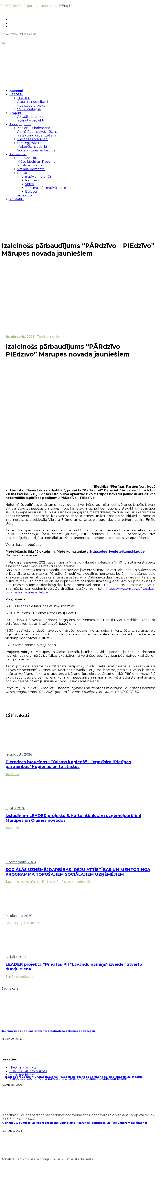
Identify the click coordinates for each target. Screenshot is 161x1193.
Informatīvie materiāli (34, 176)
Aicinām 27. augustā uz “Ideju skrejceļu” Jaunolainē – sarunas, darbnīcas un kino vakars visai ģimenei (74, 1122)
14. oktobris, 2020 (18, 916)
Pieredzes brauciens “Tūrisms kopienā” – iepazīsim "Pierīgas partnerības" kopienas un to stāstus (68, 764)
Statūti (22, 173)
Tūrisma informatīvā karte (45, 188)
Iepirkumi (24, 195)
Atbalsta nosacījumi (32, 102)
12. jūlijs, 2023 (15, 957)
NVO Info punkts (22, 1067)
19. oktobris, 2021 (19, 337)
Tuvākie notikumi (50, 337)
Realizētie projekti (31, 105)
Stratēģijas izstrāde (32, 143)
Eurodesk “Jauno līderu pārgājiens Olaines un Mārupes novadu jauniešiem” (68, 1079)
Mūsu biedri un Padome (36, 161)
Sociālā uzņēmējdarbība (36, 150)
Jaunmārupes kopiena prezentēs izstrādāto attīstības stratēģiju (48, 1030)
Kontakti (16, 199)
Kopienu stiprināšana (33, 128)
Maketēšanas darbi (32, 147)
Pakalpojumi (19, 124)
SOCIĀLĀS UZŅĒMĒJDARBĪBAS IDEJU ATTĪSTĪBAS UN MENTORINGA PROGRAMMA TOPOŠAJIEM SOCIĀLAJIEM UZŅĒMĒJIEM (77, 872)
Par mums (17, 154)
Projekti (15, 113)
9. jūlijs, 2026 (15, 808)
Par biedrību (27, 158)
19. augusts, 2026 (18, 754)
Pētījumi (32, 180)
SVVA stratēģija (29, 109)
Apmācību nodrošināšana (37, 132)
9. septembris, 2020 (20, 862)
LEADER (15, 94)
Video (29, 184)
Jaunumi (16, 90)
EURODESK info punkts (28, 1071)
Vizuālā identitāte (31, 169)
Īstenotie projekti (30, 120)
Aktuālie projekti (30, 117)
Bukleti (31, 191)
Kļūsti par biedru (30, 165)
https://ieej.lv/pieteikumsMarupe (117, 551)
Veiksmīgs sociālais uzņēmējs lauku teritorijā (55, 882)
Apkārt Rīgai (15, 923)
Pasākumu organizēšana (36, 135)
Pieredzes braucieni (32, 139)
